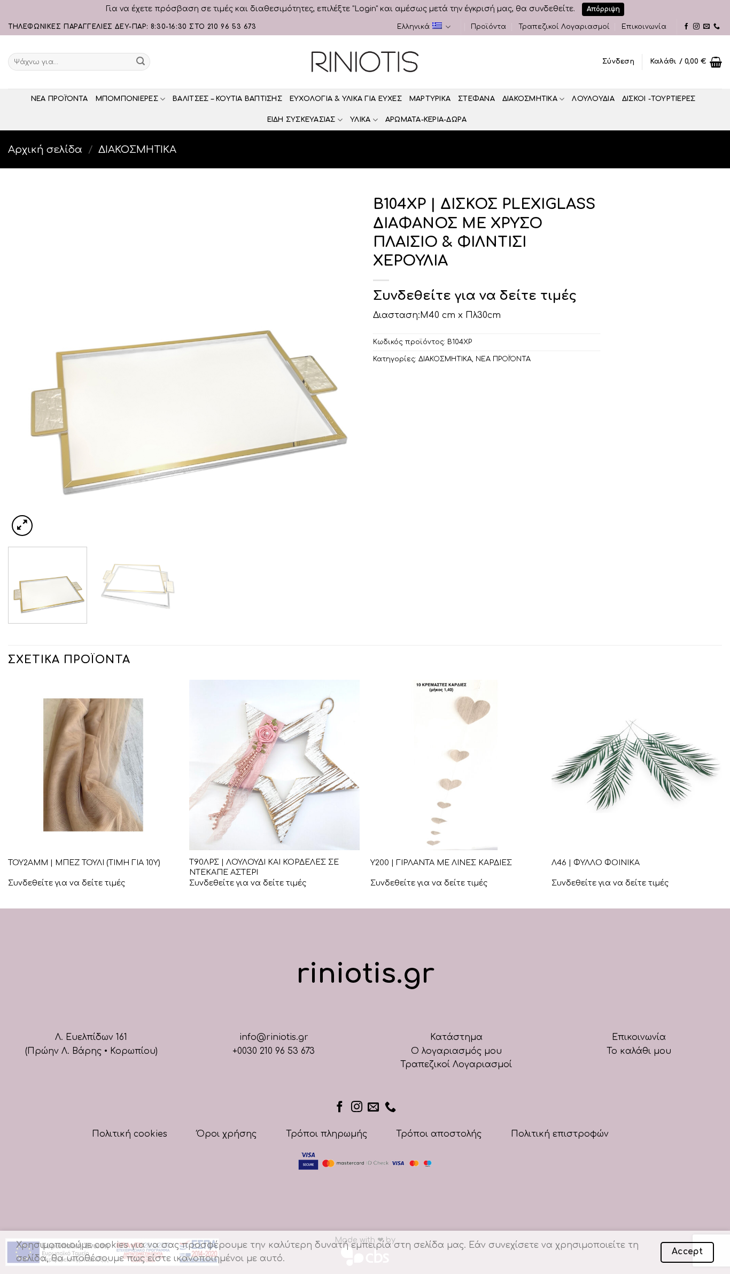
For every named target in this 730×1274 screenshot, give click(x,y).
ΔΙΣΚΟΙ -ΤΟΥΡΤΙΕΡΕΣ (659, 99)
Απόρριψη (603, 9)
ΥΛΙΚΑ (360, 119)
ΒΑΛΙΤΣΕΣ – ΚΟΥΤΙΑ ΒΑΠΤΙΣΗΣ (227, 99)
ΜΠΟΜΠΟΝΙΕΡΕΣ (127, 99)
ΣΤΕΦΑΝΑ (476, 99)
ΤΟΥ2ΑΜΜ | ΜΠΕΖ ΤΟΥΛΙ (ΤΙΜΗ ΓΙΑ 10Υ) (84, 862)
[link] (686, 26)
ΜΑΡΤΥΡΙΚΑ (430, 99)
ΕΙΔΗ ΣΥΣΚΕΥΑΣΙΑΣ (301, 119)
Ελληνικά (413, 26)
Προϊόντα (488, 26)
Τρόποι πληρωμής (326, 1134)
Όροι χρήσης (227, 1134)
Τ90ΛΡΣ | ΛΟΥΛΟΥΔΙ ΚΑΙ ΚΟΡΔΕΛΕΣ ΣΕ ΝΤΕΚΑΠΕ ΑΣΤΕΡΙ (264, 867)
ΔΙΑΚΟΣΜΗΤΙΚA (529, 99)
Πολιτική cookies (129, 1134)
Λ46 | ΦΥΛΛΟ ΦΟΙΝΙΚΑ (596, 862)
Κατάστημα (456, 1037)
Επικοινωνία (644, 26)
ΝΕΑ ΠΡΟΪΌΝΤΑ (59, 99)
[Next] (336, 364)
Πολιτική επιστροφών (560, 1134)
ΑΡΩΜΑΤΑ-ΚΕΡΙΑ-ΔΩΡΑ (426, 119)
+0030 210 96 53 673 (273, 1051)
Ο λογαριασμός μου (456, 1051)
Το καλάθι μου (639, 1051)
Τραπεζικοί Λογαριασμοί (564, 26)
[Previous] (28, 364)
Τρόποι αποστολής (439, 1134)
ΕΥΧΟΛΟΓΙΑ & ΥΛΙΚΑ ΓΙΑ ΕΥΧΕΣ (346, 99)
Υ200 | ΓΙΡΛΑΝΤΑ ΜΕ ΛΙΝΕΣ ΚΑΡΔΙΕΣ (441, 862)
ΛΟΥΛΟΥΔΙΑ (593, 99)
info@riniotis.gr (273, 1037)
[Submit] (140, 62)
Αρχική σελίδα (45, 149)
